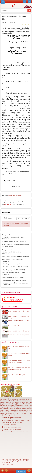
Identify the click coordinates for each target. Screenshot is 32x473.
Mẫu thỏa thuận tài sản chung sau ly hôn (14, 272)
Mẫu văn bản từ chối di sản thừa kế (13, 259)
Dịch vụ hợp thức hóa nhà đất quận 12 (18, 331)
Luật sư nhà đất (10, 412)
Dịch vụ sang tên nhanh (23, 407)
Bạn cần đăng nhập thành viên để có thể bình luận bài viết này (16, 224)
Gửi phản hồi (22, 471)
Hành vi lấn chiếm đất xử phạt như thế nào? (18, 347)
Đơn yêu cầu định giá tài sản (11, 241)
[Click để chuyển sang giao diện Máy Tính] (6, 470)
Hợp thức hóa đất (4, 399)
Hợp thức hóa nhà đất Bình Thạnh (23, 402)
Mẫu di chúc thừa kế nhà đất (11, 277)
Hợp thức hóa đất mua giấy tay (20, 400)
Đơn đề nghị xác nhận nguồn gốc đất (14, 237)
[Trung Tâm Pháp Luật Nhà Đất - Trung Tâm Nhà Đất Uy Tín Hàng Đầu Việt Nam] (16, 5)
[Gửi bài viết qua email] (23, 24)
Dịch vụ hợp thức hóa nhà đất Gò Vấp (18, 311)
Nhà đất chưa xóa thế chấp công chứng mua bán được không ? (19, 368)
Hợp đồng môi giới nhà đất (10, 270)
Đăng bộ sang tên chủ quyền (8, 407)
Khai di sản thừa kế (22, 404)
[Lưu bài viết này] (29, 24)
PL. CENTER (6, 462)
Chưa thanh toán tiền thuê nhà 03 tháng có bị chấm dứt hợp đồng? (19, 361)
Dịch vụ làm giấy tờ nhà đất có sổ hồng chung (18, 317)
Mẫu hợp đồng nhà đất (8, 415)
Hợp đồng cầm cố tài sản (10, 264)
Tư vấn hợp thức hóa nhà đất (17, 399)
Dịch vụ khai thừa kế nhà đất (15, 405)
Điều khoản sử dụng (8, 464)
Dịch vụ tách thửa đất (14, 326)
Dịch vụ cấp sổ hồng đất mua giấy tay (18, 335)
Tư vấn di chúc (27, 405)
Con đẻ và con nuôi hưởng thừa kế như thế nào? (19, 354)
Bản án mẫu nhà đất (13, 413)
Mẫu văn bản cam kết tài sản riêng (12, 256)
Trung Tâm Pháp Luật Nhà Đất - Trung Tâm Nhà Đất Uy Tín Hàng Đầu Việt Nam (15, 460)
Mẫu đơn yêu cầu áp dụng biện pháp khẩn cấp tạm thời (15, 245)
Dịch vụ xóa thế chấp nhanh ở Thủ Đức (18, 320)
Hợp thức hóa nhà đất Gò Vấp (8, 404)
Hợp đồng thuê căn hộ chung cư (12, 280)
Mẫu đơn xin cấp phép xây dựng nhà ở (13, 252)
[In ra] (26, 24)
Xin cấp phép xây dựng (15, 410)
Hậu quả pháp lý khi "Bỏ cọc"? (16, 375)
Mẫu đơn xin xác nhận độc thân (11, 267)
